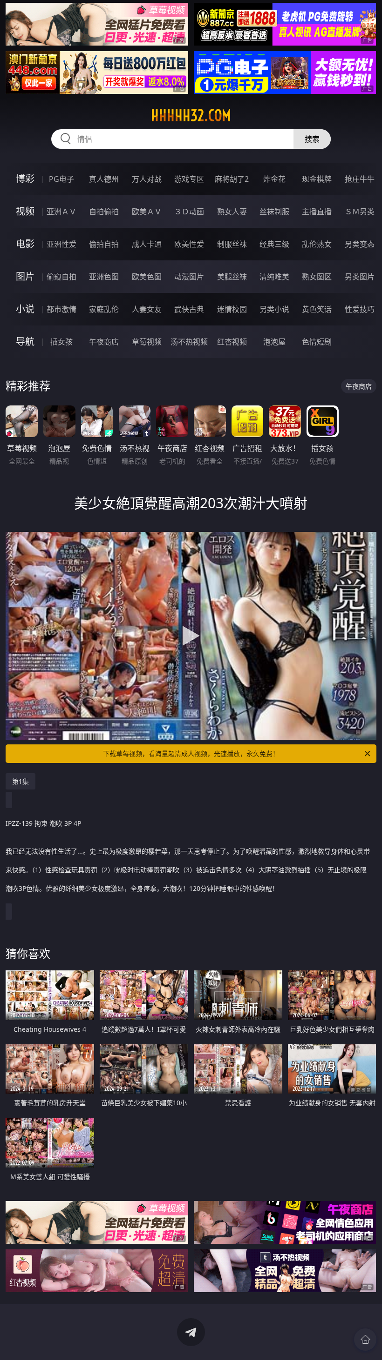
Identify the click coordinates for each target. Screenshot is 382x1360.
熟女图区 (317, 277)
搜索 (312, 139)
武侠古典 (189, 309)
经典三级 (274, 244)
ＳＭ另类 (360, 211)
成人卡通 (147, 244)
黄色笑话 (317, 309)
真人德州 (104, 179)
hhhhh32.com (191, 115)
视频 (25, 211)
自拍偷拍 (104, 211)
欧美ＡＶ (147, 211)
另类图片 (360, 277)
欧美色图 (147, 277)
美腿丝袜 (232, 277)
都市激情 (61, 309)
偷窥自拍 (61, 277)
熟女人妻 (232, 211)
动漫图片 (189, 277)
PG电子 (61, 179)
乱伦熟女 (317, 244)
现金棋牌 (317, 179)
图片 (25, 276)
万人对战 (147, 179)
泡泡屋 (274, 342)
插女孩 (61, 342)
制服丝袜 (232, 244)
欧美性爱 (189, 244)
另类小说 (274, 309)
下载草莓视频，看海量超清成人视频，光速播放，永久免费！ (191, 753)
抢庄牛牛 (360, 179)
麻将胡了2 (232, 179)
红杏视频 (232, 342)
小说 (25, 309)
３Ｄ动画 (189, 211)
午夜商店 (104, 342)
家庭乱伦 (104, 309)
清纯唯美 (274, 277)
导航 (25, 341)
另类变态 (360, 244)
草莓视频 (147, 342)
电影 (25, 244)
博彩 (25, 178)
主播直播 (317, 211)
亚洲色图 (104, 277)
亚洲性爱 (61, 244)
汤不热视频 (189, 342)
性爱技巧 (360, 309)
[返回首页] (365, 1339)
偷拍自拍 (104, 244)
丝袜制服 (274, 211)
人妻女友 (147, 309)
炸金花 (274, 179)
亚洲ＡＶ (61, 211)
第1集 (20, 781)
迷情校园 (232, 309)
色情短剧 (317, 342)
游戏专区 (189, 179)
